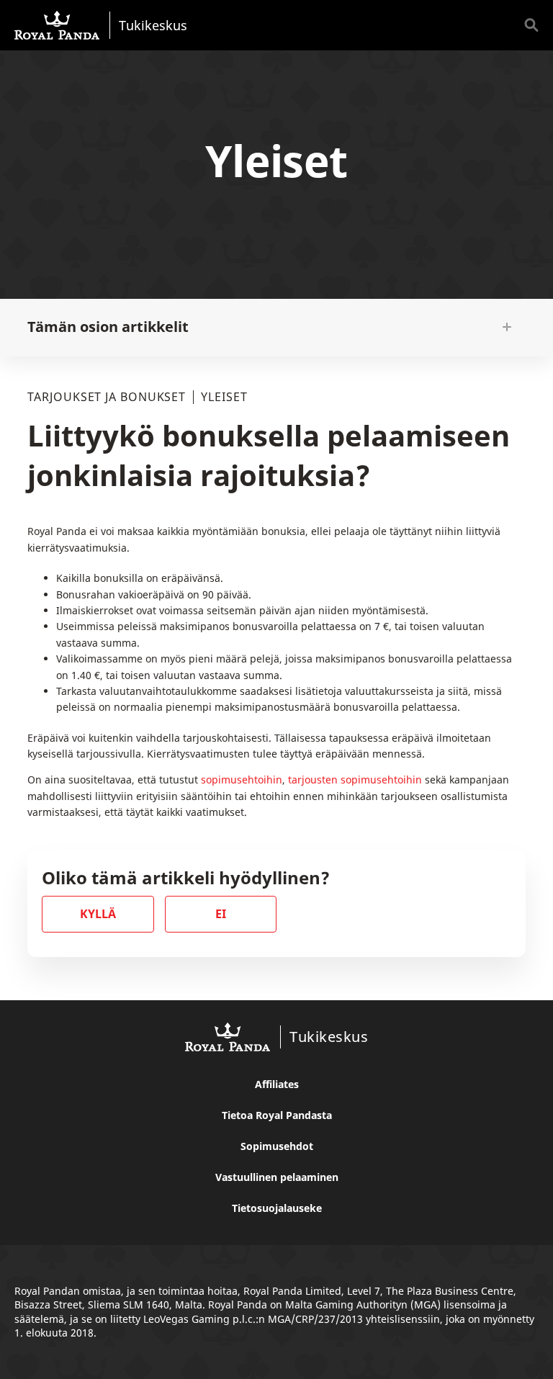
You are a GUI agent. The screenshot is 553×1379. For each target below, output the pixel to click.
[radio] (97, 914)
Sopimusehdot (276, 1146)
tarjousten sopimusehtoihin (355, 779)
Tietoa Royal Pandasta (277, 1115)
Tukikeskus (153, 25)
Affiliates (277, 1084)
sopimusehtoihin (241, 779)
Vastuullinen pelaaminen (276, 1177)
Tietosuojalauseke (277, 1208)
